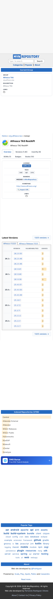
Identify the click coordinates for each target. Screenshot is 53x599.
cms (32, 172)
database (35, 536)
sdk (45, 550)
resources (31, 550)
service (16, 554)
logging (8, 547)
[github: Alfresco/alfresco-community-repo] (26, 196)
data (27, 536)
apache (25, 530)
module (33, 547)
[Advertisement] (26, 26)
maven (16, 547)
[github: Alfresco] (4, 92)
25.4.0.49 (18, 295)
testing (44, 554)
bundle (31, 533)
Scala (17, 574)
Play (22, 574)
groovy (7, 543)
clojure (46, 533)
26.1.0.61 (17, 269)
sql (30, 554)
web (27, 557)
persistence (11, 551)
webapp (34, 557)
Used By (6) (36, 152)
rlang (40, 551)
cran (21, 537)
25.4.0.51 (18, 285)
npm (40, 547)
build (7, 533)
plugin (21, 550)
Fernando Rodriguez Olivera (36, 591)
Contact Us (23, 595)
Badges (18, 157)
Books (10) (29, 157)
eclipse (44, 536)
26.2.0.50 (18, 253)
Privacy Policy (35, 595)
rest (20, 172)
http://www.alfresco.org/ (26, 186)
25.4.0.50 (18, 290)
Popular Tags (26, 525)
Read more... (26, 579)
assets (44, 530)
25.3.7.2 (17, 305)
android (15, 529)
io (13, 544)
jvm (32, 543)
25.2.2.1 (17, 326)
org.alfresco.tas (15, 136)
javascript (24, 543)
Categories (18, 65)
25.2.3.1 (17, 321)
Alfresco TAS (8, 77)
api (26, 172)
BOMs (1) (7, 157)
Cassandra (45, 574)
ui (22, 557)
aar (8, 529)
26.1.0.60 (17, 274)
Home (4, 136)
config (15, 536)
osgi (46, 547)
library (46, 543)
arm (37, 530)
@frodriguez (36, 568)
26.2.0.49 (18, 259)
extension (18, 540)
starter (36, 554)
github (38, 540)
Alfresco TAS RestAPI (22, 141)
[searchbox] (20, 61)
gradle (46, 540)
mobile (25, 547)
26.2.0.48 (18, 264)
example (8, 540)
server (8, 554)
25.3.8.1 (17, 300)
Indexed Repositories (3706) (26, 412)
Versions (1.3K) (21, 152)
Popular (28, 65)
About (37, 65)
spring (24, 554)
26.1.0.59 (17, 279)
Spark (27, 574)
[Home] (26, 58)
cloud (8, 536)
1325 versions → (42, 238)
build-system (18, 533)
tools (18, 557)
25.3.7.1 (17, 310)
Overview (7, 152)
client (39, 533)
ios (17, 543)
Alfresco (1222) (9, 243)
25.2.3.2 (17, 316)
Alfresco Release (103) (28, 243)
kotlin (38, 543)
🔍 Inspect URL (23, 190)
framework (28, 540)
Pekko (33, 574)
